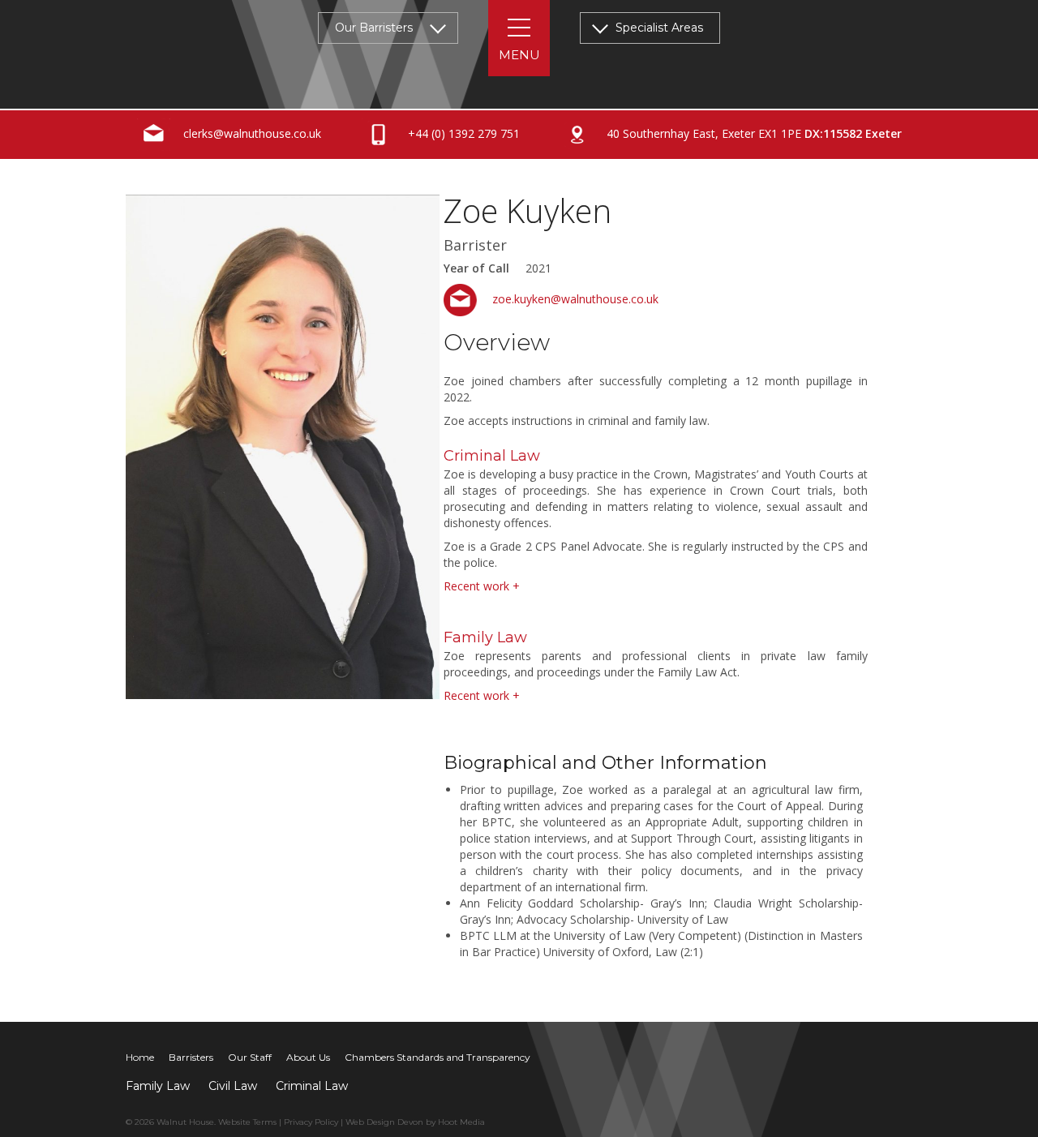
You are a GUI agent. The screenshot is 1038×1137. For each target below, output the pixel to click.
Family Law (158, 1086)
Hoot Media (461, 1122)
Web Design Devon (384, 1122)
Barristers (191, 1057)
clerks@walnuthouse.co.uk (250, 133)
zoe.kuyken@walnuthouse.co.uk (573, 299)
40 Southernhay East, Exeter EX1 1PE (752, 133)
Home (140, 1057)
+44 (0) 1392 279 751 (462, 133)
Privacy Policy (311, 1122)
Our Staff (250, 1057)
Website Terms (247, 1122)
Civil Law (232, 1086)
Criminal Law (312, 1086)
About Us (308, 1057)
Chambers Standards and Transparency (437, 1057)
